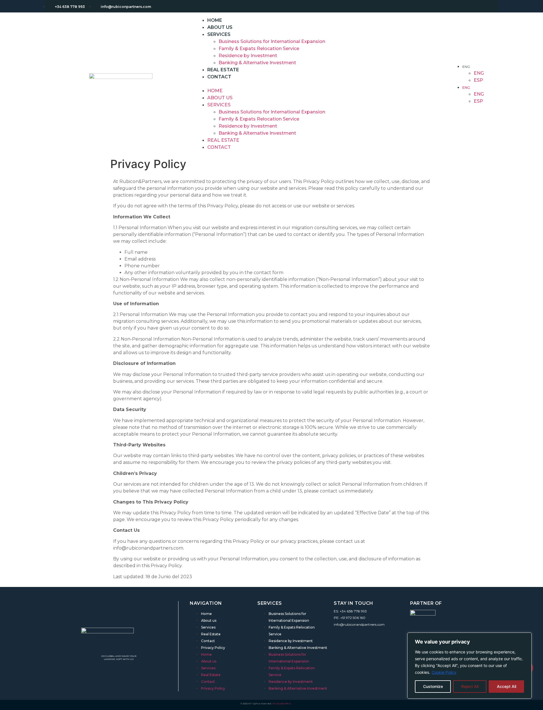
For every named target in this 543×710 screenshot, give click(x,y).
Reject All (470, 686)
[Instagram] (346, 633)
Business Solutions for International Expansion (272, 41)
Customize (433, 686)
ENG (466, 66)
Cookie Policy (444, 672)
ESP (478, 80)
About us (219, 97)
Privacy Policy (213, 648)
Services (218, 34)
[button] (323, 83)
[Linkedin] (337, 633)
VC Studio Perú (281, 703)
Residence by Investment (248, 55)
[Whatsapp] (356, 633)
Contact (219, 76)
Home (215, 90)
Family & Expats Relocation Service (259, 48)
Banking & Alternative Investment (257, 62)
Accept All (506, 686)
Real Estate (223, 140)
